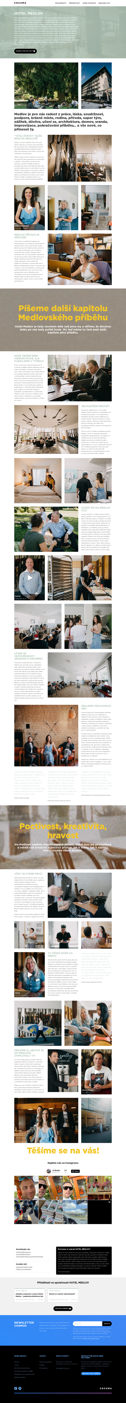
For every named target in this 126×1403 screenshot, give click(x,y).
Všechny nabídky (62, 1308)
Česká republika (45, 1362)
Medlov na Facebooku (23, 1269)
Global (41, 1365)
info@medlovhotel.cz (23, 1252)
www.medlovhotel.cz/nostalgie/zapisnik (29, 1256)
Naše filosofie (89, 3)
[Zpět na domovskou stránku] (20, 3)
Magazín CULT (104, 3)
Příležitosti (74, 3)
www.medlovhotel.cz (23, 1254)
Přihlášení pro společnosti (24, 1374)
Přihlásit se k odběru (91, 1373)
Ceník (16, 1365)
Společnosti (60, 3)
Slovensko (43, 1368)
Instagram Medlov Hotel (24, 1267)
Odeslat (107, 1323)
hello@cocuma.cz (63, 1368)
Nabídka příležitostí (40, 8)
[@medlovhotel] (49, 1171)
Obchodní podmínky (22, 1368)
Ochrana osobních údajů (23, 1371)
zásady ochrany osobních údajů (91, 1338)
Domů (16, 1362)
